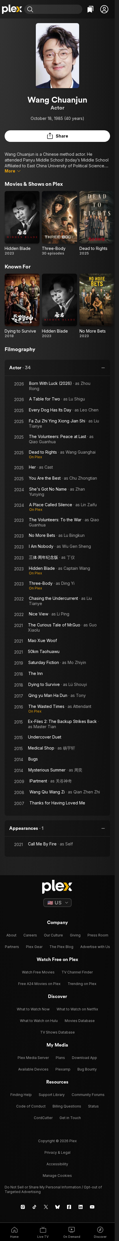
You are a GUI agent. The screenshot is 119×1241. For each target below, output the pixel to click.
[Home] (12, 9)
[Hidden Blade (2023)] (22, 223)
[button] (104, 9)
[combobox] (58, 9)
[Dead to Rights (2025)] (96, 223)
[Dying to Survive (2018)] (22, 306)
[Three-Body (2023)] (59, 223)
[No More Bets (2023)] (96, 306)
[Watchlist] (90, 9)
